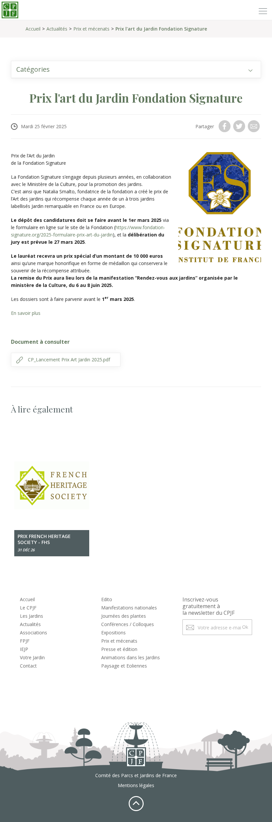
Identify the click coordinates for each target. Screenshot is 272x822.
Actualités (56, 29)
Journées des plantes (123, 616)
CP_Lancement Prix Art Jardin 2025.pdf (69, 359)
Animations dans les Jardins (130, 657)
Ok (245, 627)
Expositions (113, 632)
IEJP (24, 649)
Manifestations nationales (129, 607)
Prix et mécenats (91, 29)
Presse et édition (119, 649)
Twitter (239, 126)
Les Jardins (31, 616)
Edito (106, 599)
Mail (254, 126)
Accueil (33, 29)
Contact (28, 666)
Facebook (225, 126)
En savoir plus (25, 313)
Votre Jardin (32, 657)
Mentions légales (136, 785)
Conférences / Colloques (127, 624)
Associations (33, 632)
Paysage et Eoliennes (124, 666)
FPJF (25, 641)
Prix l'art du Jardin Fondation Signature (161, 29)
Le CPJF (28, 607)
